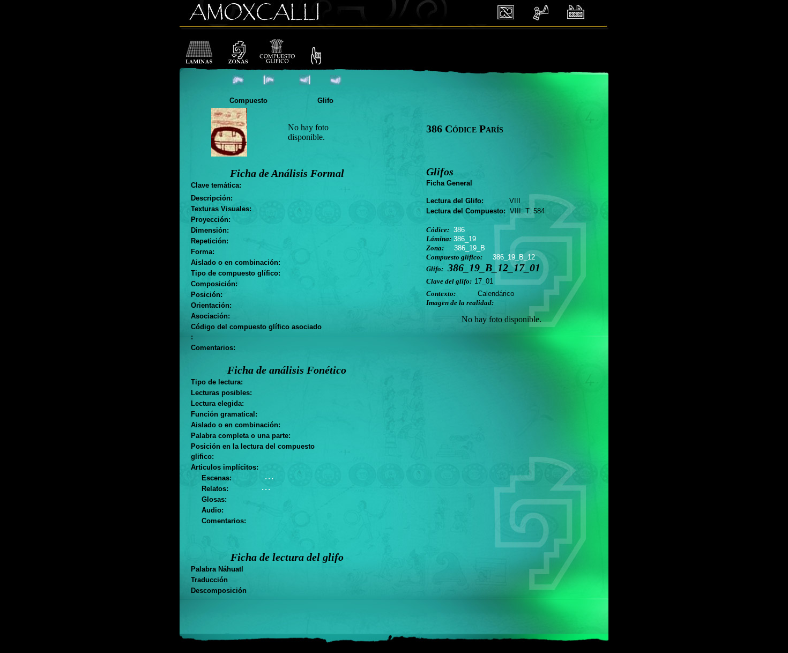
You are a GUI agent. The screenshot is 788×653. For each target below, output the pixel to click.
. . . (268, 477)
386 (459, 230)
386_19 (465, 239)
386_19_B (469, 248)
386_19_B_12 (514, 257)
